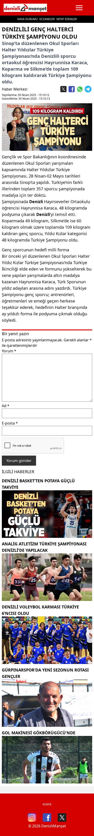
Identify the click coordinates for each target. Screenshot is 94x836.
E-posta (10, 423)
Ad (5, 405)
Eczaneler (47, 19)
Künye (47, 804)
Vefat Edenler (66, 19)
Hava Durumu (27, 19)
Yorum (9, 350)
